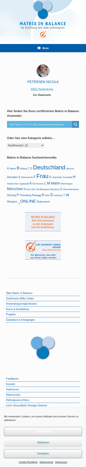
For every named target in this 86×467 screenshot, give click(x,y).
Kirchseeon (38, 183)
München (15, 189)
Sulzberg (58, 195)
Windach (12, 201)
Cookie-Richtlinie (28, 462)
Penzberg (25, 195)
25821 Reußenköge (42, 89)
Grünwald (67, 177)
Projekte (11, 314)
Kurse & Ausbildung (17, 309)
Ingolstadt (24, 183)
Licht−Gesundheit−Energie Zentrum (26, 405)
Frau (42, 176)
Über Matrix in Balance (19, 293)
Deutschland (49, 167)
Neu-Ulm (31, 189)
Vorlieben (43, 453)
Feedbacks (12, 378)
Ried (47, 195)
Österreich (43, 201)
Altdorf (13, 168)
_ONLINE (27, 201)
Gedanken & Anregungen (20, 319)
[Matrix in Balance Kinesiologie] (43, 19)
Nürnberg (54, 189)
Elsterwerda (27, 177)
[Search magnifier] (75, 124)
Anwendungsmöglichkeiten (21, 303)
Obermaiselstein (71, 189)
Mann (55, 183)
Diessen (70, 168)
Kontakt (10, 384)
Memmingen (67, 183)
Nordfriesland (42, 189)
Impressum (61, 462)
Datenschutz (46, 462)
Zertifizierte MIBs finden (20, 298)
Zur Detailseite (42, 94)
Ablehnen (43, 442)
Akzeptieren (43, 431)
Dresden (12, 177)
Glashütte (57, 177)
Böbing (23, 168)
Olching (11, 195)
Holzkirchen (13, 183)
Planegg (36, 195)
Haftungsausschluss (18, 399)
